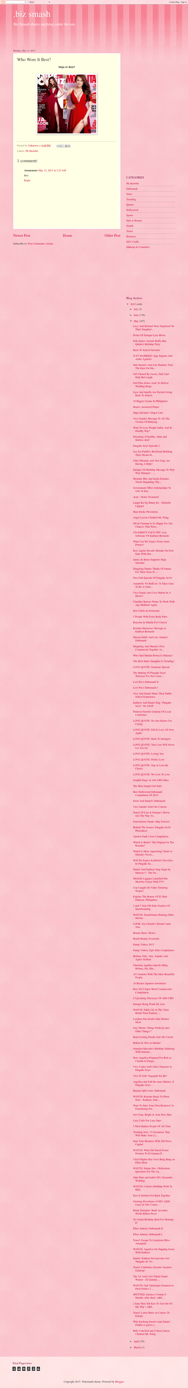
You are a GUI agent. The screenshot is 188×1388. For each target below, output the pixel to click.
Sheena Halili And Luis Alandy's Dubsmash (150, 638)
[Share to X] (63, 146)
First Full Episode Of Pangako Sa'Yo (152, 577)
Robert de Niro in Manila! (147, 1043)
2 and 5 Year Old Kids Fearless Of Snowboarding (151, 907)
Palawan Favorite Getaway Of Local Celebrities (152, 713)
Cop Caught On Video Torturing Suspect (150, 889)
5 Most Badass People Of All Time (152, 1126)
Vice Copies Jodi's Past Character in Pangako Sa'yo (152, 1068)
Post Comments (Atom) (40, 243)
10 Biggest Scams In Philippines (150, 401)
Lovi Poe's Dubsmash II (145, 682)
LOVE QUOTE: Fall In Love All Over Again (153, 731)
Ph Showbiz (32, 151)
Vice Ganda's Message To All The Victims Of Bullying (151, 420)
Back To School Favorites (146, 350)
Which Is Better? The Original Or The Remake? (153, 843)
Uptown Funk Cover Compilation (150, 836)
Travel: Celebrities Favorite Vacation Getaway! (152, 1268)
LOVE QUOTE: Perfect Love (148, 759)
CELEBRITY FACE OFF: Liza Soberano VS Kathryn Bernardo (151, 533)
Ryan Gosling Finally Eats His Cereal (153, 1037)
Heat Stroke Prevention (145, 511)
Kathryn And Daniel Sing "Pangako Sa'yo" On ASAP (152, 704)
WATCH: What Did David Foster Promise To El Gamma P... (151, 1151)
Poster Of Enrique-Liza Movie (149, 335)
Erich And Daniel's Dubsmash (149, 801)
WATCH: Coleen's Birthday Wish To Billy (152, 1188)
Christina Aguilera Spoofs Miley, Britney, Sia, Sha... (150, 966)
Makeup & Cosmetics (138, 247)
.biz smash (32, 13)
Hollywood (132, 210)
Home (67, 235)
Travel (129, 231)
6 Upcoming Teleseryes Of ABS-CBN (153, 998)
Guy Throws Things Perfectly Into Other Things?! (151, 1029)
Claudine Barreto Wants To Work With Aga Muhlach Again (154, 603)
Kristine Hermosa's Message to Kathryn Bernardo (149, 629)
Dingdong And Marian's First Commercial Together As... (148, 647)
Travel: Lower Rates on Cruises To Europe (151, 1314)
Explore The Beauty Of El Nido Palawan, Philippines (150, 898)
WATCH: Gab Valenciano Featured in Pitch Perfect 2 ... (153, 1287)
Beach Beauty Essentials (146, 938)
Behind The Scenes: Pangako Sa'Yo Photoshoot (152, 828)
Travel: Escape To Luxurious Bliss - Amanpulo (152, 1241)
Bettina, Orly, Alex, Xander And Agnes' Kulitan (150, 957)
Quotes (130, 204)
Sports (129, 215)
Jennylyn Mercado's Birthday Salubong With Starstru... (153, 1050)
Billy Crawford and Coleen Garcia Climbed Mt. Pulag (151, 1332)
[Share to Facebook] (66, 146)
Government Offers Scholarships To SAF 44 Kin (152, 489)
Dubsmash (131, 188)
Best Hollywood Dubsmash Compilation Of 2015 (147, 793)
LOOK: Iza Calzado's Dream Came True (152, 925)
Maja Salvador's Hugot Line (148, 412)
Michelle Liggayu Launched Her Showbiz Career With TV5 (150, 880)
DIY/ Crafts (132, 241)
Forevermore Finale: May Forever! (151, 821)
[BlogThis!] (60, 146)
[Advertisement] (66, 37)
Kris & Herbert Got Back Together (151, 1195)
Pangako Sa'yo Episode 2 (146, 445)
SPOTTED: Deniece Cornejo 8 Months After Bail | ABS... (149, 1296)
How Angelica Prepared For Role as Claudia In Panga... (152, 1059)
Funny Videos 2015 (143, 944)
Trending (131, 199)
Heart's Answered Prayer (146, 407)
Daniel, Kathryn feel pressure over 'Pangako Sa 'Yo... (151, 1259)
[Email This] (58, 146)
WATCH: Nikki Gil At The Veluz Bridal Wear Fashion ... (151, 1011)
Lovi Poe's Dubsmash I (145, 687)
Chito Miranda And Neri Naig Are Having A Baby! (151, 462)
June (136, 315)
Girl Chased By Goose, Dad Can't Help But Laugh (151, 375)
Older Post (112, 235)
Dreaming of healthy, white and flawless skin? (150, 438)
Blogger (119, 1381)
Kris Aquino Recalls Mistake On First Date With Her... (153, 552)
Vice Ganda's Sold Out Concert (150, 806)
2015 (133, 304)
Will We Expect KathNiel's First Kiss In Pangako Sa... (153, 862)
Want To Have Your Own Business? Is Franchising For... (153, 1107)
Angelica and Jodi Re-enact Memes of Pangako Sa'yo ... (153, 1083)
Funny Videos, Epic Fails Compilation (153, 950)
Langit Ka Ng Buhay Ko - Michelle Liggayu (152, 504)
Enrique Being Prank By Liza (149, 1004)
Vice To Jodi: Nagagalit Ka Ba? (150, 1075)
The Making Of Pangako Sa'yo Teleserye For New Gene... (149, 674)
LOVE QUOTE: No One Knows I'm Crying (152, 722)
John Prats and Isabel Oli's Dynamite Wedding (152, 1179)
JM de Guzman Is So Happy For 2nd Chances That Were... (152, 525)
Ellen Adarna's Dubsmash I (147, 1234)
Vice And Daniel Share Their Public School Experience (152, 695)
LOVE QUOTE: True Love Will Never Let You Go (153, 746)
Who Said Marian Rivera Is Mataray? (153, 655)
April (137, 1341)
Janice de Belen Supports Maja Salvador (149, 561)
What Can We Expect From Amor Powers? (151, 543)
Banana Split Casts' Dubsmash (149, 1090)
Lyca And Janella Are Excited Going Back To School (152, 393)
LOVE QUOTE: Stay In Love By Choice (150, 766)
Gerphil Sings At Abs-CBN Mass (151, 780)
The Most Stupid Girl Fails (147, 786)
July (136, 309)
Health (129, 225)
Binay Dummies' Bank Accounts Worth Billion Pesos (150, 1211)
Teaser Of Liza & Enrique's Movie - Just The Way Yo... (152, 814)
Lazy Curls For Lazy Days (147, 1120)
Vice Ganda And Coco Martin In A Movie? (152, 594)
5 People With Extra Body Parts (150, 616)
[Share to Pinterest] (69, 146)
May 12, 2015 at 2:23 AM (52, 170)
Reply (27, 180)
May (136, 321)
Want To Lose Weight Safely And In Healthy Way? (152, 429)
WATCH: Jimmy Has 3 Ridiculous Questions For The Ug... (151, 1169)
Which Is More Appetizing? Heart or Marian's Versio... (152, 852)
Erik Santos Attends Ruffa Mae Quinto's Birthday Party (149, 342)
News (129, 194)
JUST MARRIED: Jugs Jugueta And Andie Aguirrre (152, 357)
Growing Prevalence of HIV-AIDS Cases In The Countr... (151, 1203)
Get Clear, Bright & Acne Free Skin (152, 1114)
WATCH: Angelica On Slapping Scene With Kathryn (153, 1250)
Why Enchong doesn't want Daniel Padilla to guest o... (151, 1323)
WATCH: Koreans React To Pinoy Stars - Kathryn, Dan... (151, 1098)
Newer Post (21, 235)
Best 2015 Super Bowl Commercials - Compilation (153, 990)
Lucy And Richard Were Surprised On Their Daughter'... (153, 327)
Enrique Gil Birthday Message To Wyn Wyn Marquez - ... (153, 471)
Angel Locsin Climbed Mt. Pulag (151, 517)
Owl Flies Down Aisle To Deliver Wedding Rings (151, 384)
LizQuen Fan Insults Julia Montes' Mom (151, 1020)
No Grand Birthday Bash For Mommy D (153, 1221)
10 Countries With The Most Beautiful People (153, 975)
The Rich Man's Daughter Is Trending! (153, 661)
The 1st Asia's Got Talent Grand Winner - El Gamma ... (150, 1277)
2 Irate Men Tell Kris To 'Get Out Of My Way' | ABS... (152, 1305)
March (137, 1347)
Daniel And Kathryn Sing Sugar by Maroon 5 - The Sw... (152, 871)
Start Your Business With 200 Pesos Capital (152, 1142)
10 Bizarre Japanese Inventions (149, 983)
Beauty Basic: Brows (144, 933)
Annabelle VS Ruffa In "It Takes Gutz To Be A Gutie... (153, 585)
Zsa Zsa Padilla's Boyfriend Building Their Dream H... (152, 453)
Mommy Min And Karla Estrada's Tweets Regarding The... (151, 480)
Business (131, 236)
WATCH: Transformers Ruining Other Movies (153, 916)
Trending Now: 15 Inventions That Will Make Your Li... (151, 1133)
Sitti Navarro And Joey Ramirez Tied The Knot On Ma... (153, 366)
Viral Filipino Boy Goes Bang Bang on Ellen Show (154, 1160)
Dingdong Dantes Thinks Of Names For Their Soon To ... (152, 570)
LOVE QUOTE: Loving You (148, 753)
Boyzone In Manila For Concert (150, 622)
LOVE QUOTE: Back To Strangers (152, 738)
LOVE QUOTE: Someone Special (151, 667)
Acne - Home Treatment (146, 497)
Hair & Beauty (134, 220)
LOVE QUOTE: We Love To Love (151, 774)
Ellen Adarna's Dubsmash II (148, 1228)
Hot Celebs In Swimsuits (146, 610)
